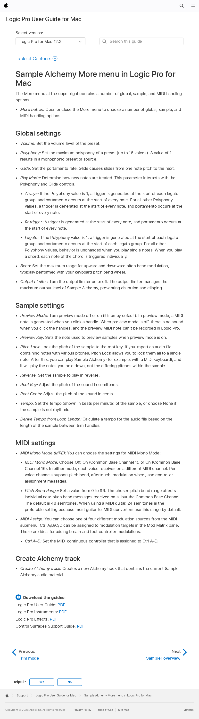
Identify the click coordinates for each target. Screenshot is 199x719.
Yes (41, 682)
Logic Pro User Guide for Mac (43, 19)
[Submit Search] (104, 41)
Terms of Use (104, 709)
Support (22, 695)
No (70, 682)
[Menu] (193, 6)
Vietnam (188, 709)
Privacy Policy (82, 709)
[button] (181, 6)
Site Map (123, 709)
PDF (61, 604)
